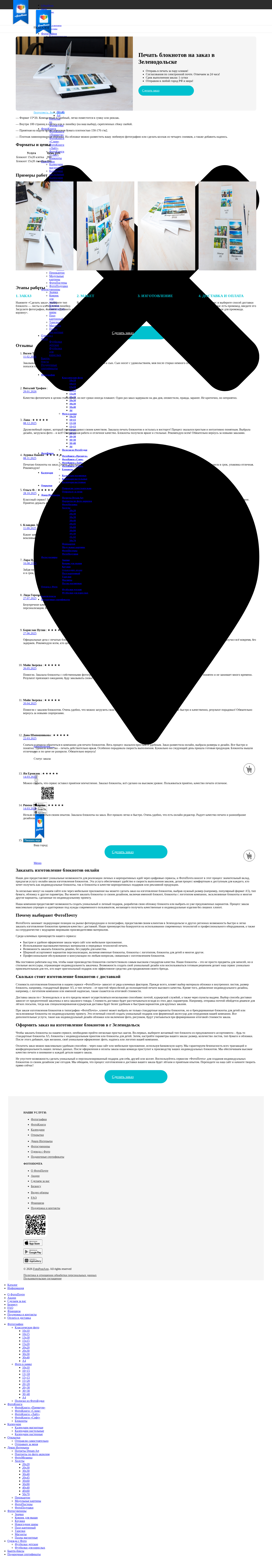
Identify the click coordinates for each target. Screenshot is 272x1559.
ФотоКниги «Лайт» (56, 146)
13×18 (72, 423)
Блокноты (55, 158)
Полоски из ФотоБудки (74, 449)
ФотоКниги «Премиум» (56, 133)
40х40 (26, 1487)
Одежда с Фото (40, 1151)
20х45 (72, 523)
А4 (70, 410)
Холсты (66, 507)
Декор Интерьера (42, 1141)
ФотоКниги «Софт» (27, 1417)
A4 (58, 115)
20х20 (72, 510)
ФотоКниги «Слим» (56, 140)
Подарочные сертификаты (47, 1156)
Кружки (66, 566)
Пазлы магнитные (56, 330)
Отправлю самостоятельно (76, 488)
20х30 (72, 400)
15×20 (26, 1380)
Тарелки (54, 322)
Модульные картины (56, 277)
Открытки (37, 1134)
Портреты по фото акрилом (32, 1454)
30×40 (60, 112)
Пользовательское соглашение (42, 1278)
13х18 (72, 387)
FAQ (34, 1197)
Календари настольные (56, 172)
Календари (38, 1129)
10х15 (72, 383)
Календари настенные (56, 179)
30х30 (72, 403)
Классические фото (72, 377)
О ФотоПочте (39, 1170)
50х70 (72, 540)
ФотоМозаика (23, 1457)
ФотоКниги (38, 1124)
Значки (53, 292)
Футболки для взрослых (75, 592)
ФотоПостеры (58, 282)
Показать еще (32, 840)
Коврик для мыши (72, 563)
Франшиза (37, 1202)
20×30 (72, 436)
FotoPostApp (41, 1268)
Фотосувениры (40, 1146)
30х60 (72, 527)
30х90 (72, 530)
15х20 (72, 393)
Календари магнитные (56, 166)
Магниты (55, 325)
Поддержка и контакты (45, 1208)
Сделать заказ (150, 90)
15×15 (72, 426)
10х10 (72, 380)
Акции (35, 1175)
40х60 (26, 1490)
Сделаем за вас (40, 1181)
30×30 (72, 439)
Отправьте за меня (72, 491)
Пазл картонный (71, 573)
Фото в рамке (69, 413)
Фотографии (39, 1119)
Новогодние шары (26, 1524)
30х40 (72, 407)
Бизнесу (36, 1186)
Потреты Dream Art (72, 497)
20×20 (26, 1384)
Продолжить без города (49, 112)
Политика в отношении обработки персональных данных (60, 1275)
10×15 (72, 419)
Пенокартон (57, 272)
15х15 (72, 390)
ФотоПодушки (58, 286)
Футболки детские (55, 343)
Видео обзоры (40, 1192)
